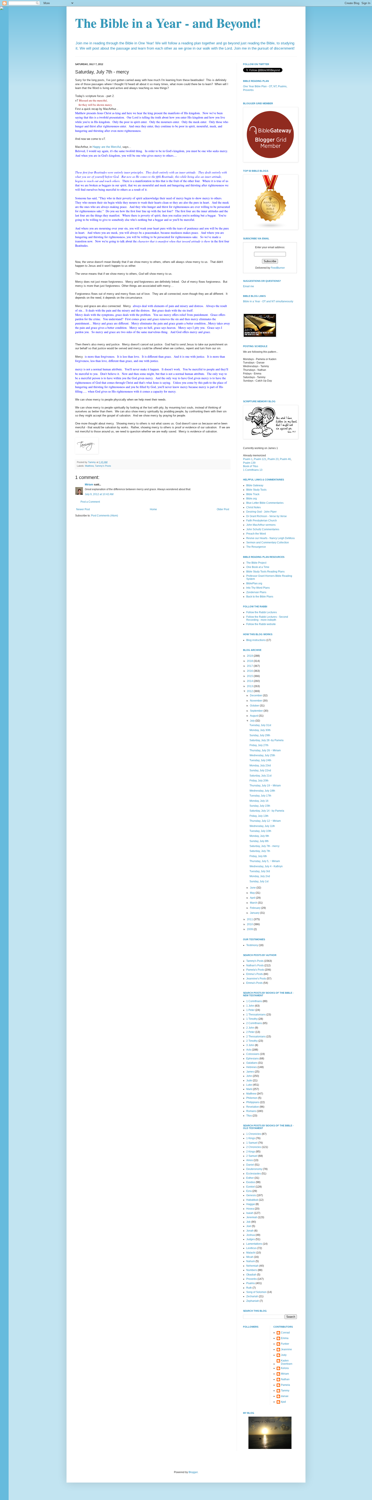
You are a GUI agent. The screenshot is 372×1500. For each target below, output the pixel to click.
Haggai (250, 1204)
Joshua (250, 1234)
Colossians (252, 1054)
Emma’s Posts (254, 974)
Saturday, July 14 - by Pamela (267, 810)
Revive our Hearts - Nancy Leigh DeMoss (270, 538)
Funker (285, 1343)
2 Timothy (252, 1040)
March (254, 902)
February (255, 907)
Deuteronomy (254, 1169)
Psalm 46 (285, 459)
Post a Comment (90, 501)
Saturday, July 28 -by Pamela (267, 740)
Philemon (251, 1097)
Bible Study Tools (256, 489)
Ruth (249, 1287)
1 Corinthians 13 (252, 469)
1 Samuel (251, 1142)
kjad (283, 1401)
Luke (249, 1084)
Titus (249, 1115)
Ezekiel (250, 1186)
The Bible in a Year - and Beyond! (168, 22)
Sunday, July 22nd (260, 770)
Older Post (223, 509)
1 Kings (250, 1138)
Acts (248, 1049)
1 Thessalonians (256, 1014)
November (256, 700)
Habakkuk (252, 1199)
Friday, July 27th (259, 745)
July (252, 720)
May (253, 892)
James (250, 1071)
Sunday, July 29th (260, 735)
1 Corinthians (254, 1001)
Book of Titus (250, 466)
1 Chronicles (253, 1133)
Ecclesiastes (253, 1173)
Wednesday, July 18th (262, 790)
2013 (250, 686)
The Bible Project (256, 562)
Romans (251, 1111)
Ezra (249, 1191)
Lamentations (254, 1243)
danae (284, 1396)
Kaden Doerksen (286, 1362)
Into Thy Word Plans (258, 587)
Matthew (89, 466)
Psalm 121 (260, 459)
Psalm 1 (248, 459)
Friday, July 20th (259, 780)
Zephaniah (252, 1300)
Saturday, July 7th (260, 851)
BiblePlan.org (254, 583)
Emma (284, 1338)
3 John (250, 1045)
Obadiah (251, 1274)
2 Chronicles (253, 1147)
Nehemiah (252, 1265)
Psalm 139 (249, 462)
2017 (250, 665)
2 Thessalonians (256, 1036)
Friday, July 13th (259, 815)
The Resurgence (256, 546)
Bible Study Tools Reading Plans (265, 571)
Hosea (250, 1208)
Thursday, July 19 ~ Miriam (265, 785)
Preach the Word (256, 533)
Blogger (193, 1472)
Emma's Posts (254, 982)
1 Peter (250, 1010)
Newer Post (83, 509)
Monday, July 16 (259, 800)
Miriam (89, 484)
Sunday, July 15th (260, 805)
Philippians (252, 1102)
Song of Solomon (256, 1292)
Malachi (251, 1252)
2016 (250, 670)
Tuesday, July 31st (260, 725)
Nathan (285, 1379)
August (254, 715)
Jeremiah (251, 1217)
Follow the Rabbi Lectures (261, 612)
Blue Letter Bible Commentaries (265, 502)
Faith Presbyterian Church (261, 520)
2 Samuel (251, 1155)
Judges (250, 1239)
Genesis (251, 1195)
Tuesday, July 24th (260, 760)
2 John (250, 1027)
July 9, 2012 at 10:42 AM (99, 494)
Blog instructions (256, 640)
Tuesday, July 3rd (260, 871)
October (255, 705)
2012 (250, 691)
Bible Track (252, 494)
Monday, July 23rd (260, 765)
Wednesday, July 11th (262, 826)
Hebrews (251, 1067)
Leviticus (251, 1248)
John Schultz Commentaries (262, 529)
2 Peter (250, 1032)
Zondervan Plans (256, 592)
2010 (250, 924)
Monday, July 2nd (260, 876)
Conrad (285, 1332)
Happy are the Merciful (107, 146)
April (253, 897)
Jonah (250, 1230)
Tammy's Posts (103, 466)
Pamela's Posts (255, 969)
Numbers (251, 1270)
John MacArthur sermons (261, 524)
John (249, 1075)
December (256, 695)
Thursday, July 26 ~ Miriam (265, 750)
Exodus (250, 1182)
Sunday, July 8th (259, 841)
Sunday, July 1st (259, 881)
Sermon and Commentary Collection (267, 542)
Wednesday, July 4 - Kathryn (266, 866)
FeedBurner (278, 267)
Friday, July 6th (258, 856)
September (257, 710)
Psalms (250, 1283)
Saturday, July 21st (260, 775)
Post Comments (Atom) (104, 515)
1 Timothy (252, 1018)
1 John (250, 1005)
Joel (248, 1226)
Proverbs (251, 1278)
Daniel (250, 1164)
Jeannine (286, 1349)
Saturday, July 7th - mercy (264, 846)
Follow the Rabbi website (261, 624)
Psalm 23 (273, 459)
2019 (250, 655)
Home (153, 509)
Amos (249, 1160)
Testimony (252, 945)
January (255, 912)
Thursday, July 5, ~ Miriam (265, 861)
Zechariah (252, 1296)
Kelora (285, 1368)
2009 (250, 929)
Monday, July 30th (260, 730)
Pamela (285, 1384)
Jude (249, 1080)
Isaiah (249, 1213)
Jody (284, 1355)
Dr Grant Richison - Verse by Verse (266, 516)
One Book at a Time (257, 567)
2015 (250, 676)
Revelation (252, 1106)
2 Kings (250, 1151)
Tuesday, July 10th (260, 831)
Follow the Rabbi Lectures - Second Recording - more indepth (267, 618)
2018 (250, 661)
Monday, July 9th (259, 835)
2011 (250, 919)
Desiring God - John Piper (261, 511)
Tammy (285, 1390)
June (253, 887)
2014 (250, 681)
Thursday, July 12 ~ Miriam (265, 820)
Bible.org (251, 498)
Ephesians (252, 1058)
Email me (248, 286)
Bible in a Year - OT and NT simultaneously (268, 301)
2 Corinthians (254, 1023)
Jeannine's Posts (256, 978)
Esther (250, 1177)
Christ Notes (253, 507)
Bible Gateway (254, 485)
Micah (249, 1256)
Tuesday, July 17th (260, 795)
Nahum (250, 1261)
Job (248, 1221)
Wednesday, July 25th (262, 755)
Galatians (251, 1062)
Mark (249, 1089)
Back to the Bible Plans (259, 596)
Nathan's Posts (255, 965)
